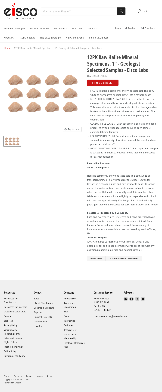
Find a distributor (102, 82)
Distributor (150, 28)
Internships (69, 320)
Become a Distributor (44, 307)
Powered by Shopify (12, 382)
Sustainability (27, 37)
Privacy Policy (10, 325)
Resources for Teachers (15, 306)
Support (38, 312)
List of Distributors (43, 303)
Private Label (40, 321)
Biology (29, 376)
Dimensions (96, 258)
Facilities (68, 325)
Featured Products (39, 28)
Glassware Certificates (15, 311)
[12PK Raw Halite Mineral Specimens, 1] (12, 141)
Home (7, 48)
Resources (59, 28)
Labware (39, 376)
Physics (7, 376)
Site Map (8, 320)
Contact (91, 28)
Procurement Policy (13, 346)
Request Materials (43, 316)
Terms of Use (70, 329)
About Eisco (70, 298)
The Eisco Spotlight (50, 37)
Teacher (131, 28)
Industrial (77, 28)
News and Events (75, 37)
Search (7, 316)
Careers (67, 316)
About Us (9, 37)
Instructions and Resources (123, 258)
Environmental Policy (14, 355)
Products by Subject (14, 28)
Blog (66, 311)
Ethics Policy (10, 351)
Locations (38, 326)
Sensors (50, 376)
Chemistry (18, 376)
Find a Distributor (98, 37)
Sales (36, 298)
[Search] (121, 11)
